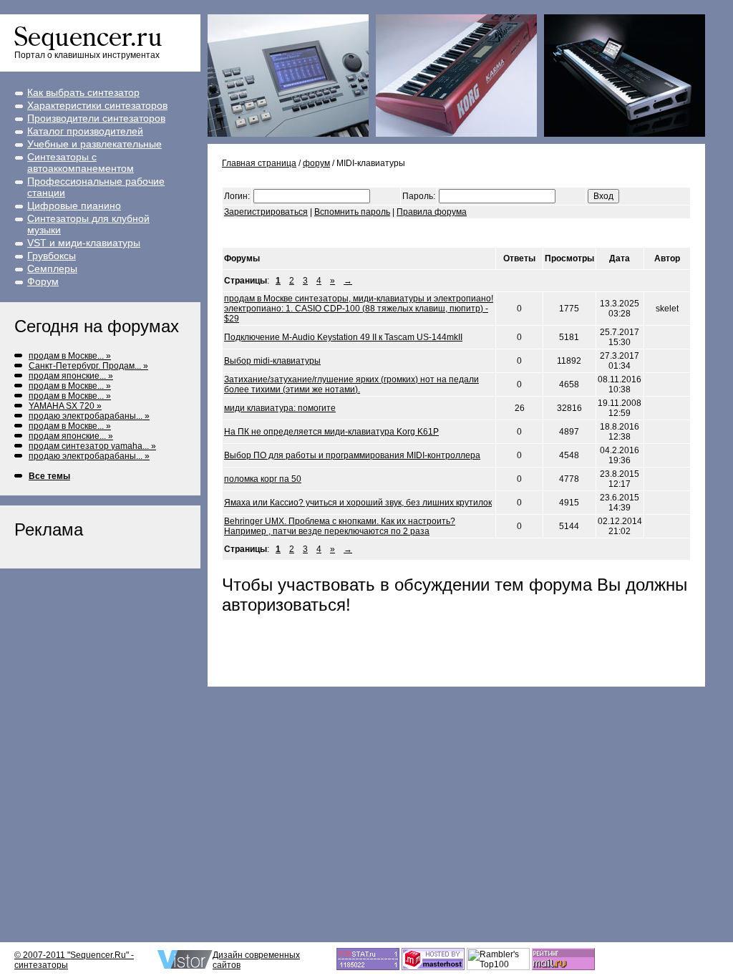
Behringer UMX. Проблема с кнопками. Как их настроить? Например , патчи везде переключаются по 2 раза (339, 526)
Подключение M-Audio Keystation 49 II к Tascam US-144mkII (343, 337)
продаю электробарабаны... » (89, 416)
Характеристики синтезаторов (97, 105)
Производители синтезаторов (96, 118)
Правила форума (432, 212)
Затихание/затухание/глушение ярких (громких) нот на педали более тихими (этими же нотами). (351, 384)
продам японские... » (71, 376)
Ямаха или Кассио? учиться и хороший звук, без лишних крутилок (358, 503)
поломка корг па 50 (262, 479)
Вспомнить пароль (352, 212)
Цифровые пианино (74, 205)
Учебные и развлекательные (94, 144)
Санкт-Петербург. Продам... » (88, 366)
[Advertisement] (389, 233)
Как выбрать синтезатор (83, 92)
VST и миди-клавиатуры (83, 242)
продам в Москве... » (70, 356)
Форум (43, 281)
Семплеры (52, 268)
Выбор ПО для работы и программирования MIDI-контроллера (352, 455)
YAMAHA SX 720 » (65, 406)
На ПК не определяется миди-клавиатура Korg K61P (331, 432)
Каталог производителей (85, 131)
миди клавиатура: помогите (280, 408)
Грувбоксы (51, 255)
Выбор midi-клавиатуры (272, 361)
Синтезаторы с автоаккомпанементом (80, 162)
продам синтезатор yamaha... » (92, 446)
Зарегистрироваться (266, 212)
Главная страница (259, 163)
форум (316, 163)
